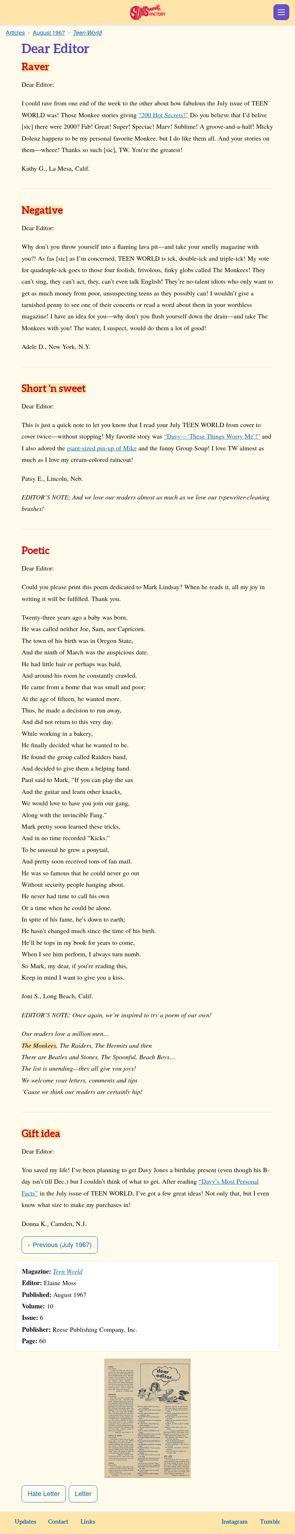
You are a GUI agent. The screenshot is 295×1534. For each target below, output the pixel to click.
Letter (83, 1493)
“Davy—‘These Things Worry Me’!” (212, 436)
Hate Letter (44, 1493)
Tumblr (270, 1522)
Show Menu (281, 12)
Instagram (235, 1522)
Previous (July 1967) (62, 1244)
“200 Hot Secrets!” (163, 114)
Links (88, 1522)
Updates (25, 1522)
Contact (58, 1522)
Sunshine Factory (147, 12)
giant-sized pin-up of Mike (102, 448)
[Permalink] (59, 68)
